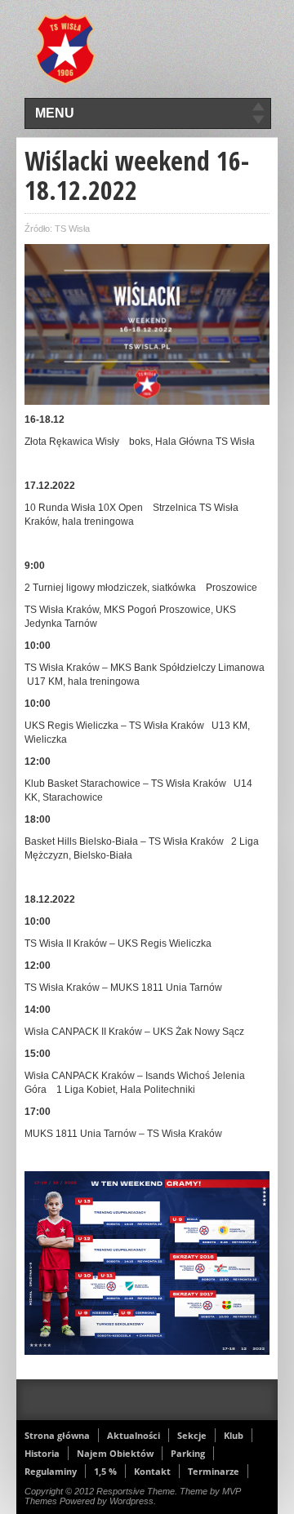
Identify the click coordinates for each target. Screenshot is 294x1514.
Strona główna (57, 1435)
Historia (42, 1453)
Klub (233, 1435)
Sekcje (192, 1435)
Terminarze (213, 1471)
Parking (188, 1453)
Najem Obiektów (115, 1453)
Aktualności (133, 1435)
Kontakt (152, 1471)
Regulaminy (50, 1471)
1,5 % (105, 1471)
